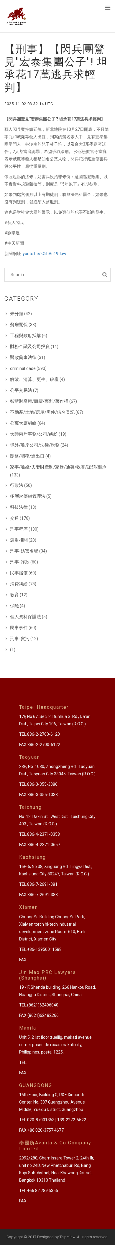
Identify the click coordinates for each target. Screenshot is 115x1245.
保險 (14, 605)
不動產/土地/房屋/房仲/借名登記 (42, 412)
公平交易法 (21, 390)
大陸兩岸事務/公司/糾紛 (34, 434)
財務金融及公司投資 (30, 346)
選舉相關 (19, 540)
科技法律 (19, 507)
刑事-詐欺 (19, 562)
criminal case (23, 368)
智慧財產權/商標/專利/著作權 (39, 401)
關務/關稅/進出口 (27, 456)
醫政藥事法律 (23, 357)
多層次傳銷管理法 (27, 496)
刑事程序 (19, 529)
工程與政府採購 (25, 335)
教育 (14, 594)
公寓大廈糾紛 (23, 423)
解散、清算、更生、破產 (34, 379)
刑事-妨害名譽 (24, 551)
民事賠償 (19, 573)
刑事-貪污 (19, 638)
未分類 (16, 313)
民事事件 (19, 627)
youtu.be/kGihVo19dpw (44, 253)
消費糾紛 (19, 584)
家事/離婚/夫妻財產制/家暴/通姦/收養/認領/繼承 (58, 467)
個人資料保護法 (25, 616)
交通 (14, 518)
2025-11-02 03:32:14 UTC (28, 104)
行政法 (16, 485)
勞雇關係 (19, 324)
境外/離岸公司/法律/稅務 (35, 445)
